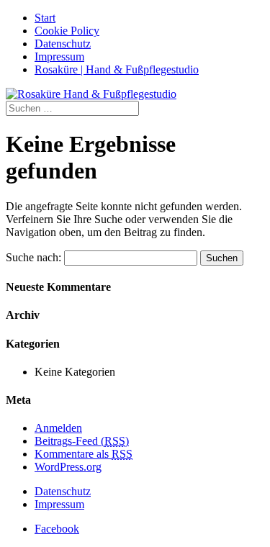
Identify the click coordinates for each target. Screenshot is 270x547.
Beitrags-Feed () (82, 441)
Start (45, 18)
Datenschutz (63, 43)
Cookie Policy (67, 30)
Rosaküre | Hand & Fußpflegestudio (117, 69)
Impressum (59, 56)
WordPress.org (68, 467)
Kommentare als (83, 454)
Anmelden (58, 428)
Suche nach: (33, 257)
